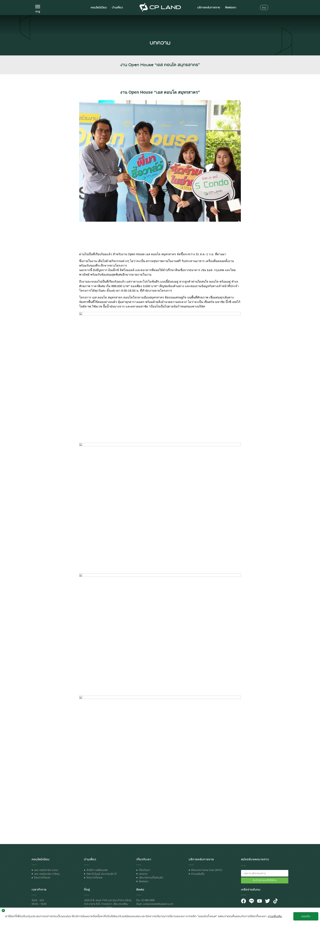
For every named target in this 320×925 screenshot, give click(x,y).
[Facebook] (243, 900)
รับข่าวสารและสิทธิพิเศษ (264, 880)
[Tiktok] (275, 900)
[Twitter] (267, 900)
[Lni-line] (251, 900)
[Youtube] (259, 900)
